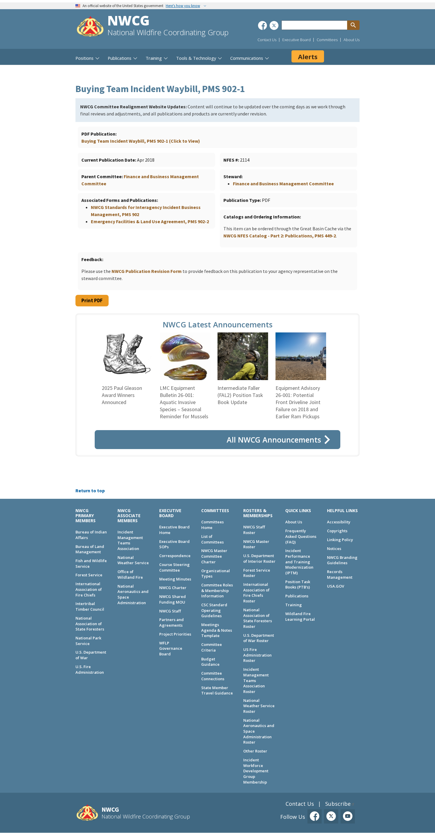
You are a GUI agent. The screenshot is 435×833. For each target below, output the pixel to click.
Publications (296, 596)
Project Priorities (175, 634)
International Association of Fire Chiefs (88, 589)
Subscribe (338, 803)
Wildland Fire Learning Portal (300, 616)
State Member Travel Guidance (217, 690)
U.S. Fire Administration (89, 669)
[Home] (90, 27)
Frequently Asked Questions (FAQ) (300, 536)
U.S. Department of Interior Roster (259, 558)
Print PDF (92, 300)
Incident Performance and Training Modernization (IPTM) (299, 561)
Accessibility (338, 522)
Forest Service (88, 575)
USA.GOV (335, 586)
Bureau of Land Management (89, 549)
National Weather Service (133, 560)
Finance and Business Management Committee (283, 183)
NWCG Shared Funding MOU (172, 599)
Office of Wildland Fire (130, 574)
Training (293, 604)
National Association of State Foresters (89, 623)
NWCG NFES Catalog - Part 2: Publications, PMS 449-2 (279, 236)
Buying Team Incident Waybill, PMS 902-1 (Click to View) (140, 141)
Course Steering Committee (174, 567)
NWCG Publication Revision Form (147, 271)
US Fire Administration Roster (257, 655)
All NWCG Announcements (274, 440)
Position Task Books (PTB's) (297, 584)
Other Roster (255, 751)
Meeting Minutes (175, 579)
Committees (327, 39)
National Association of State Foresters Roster (257, 618)
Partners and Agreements (171, 622)
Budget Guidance (210, 661)
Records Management (339, 574)
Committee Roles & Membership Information (217, 590)
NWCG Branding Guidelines (342, 560)
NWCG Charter (172, 587)
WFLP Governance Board (170, 648)
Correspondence (175, 555)
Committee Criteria (211, 647)
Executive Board (296, 39)
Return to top (90, 490)
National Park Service (88, 640)
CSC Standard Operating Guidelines (214, 610)
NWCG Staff (170, 611)
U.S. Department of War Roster (258, 638)
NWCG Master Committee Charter (214, 556)
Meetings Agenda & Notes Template (216, 630)
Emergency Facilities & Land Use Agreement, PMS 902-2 (150, 221)
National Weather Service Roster (259, 706)
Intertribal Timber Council (89, 606)
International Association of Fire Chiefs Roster (256, 593)
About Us (352, 39)
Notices (334, 548)
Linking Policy (340, 539)
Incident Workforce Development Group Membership (255, 771)
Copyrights (337, 530)
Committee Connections (212, 675)
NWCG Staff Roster (254, 529)
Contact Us (266, 39)
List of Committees (212, 539)
